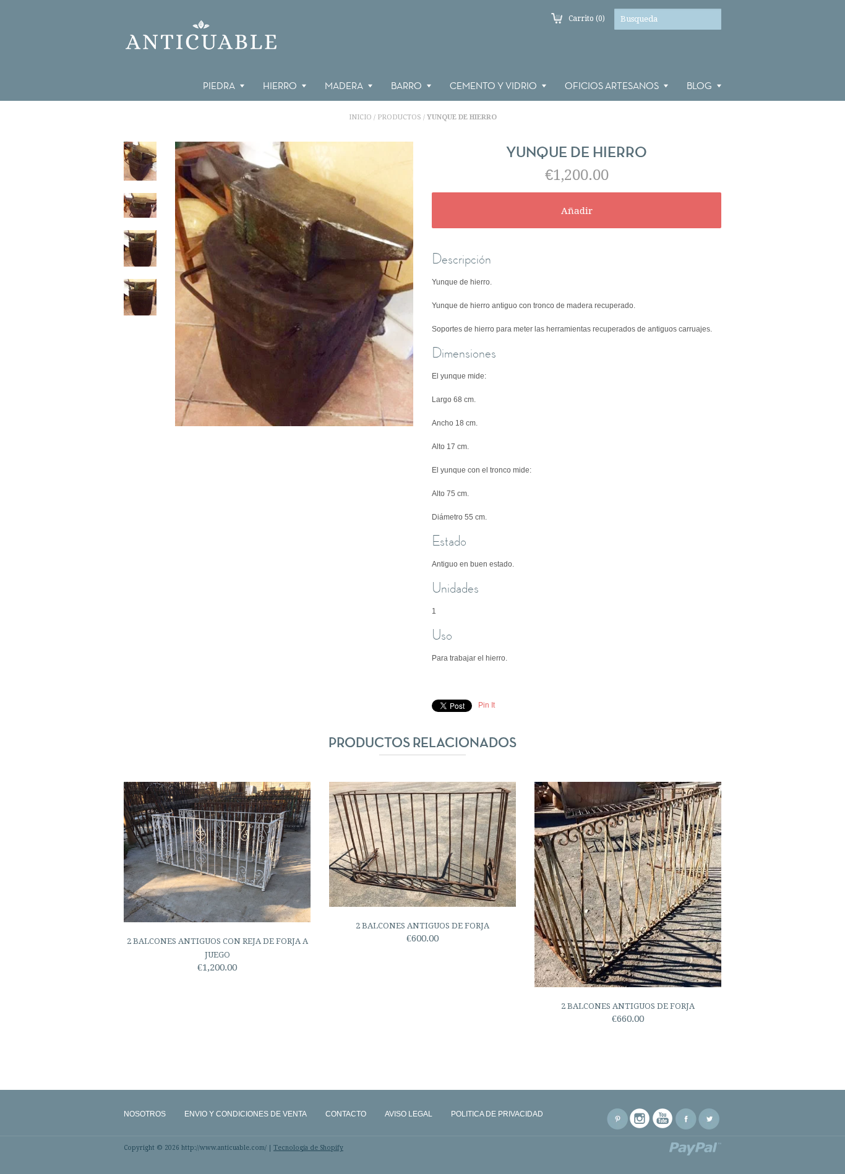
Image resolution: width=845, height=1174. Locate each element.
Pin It (486, 705)
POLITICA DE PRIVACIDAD (497, 1114)
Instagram (640, 1118)
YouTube (663, 1118)
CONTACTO (345, 1114)
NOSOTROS (145, 1114)
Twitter (708, 1118)
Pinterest (617, 1118)
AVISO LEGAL (408, 1114)
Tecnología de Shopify (308, 1147)
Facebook (686, 1118)
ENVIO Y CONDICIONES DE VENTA (245, 1114)
